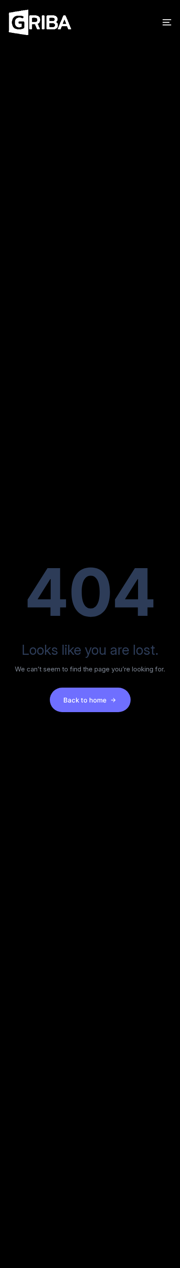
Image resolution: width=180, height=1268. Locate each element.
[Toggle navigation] (144, 22)
